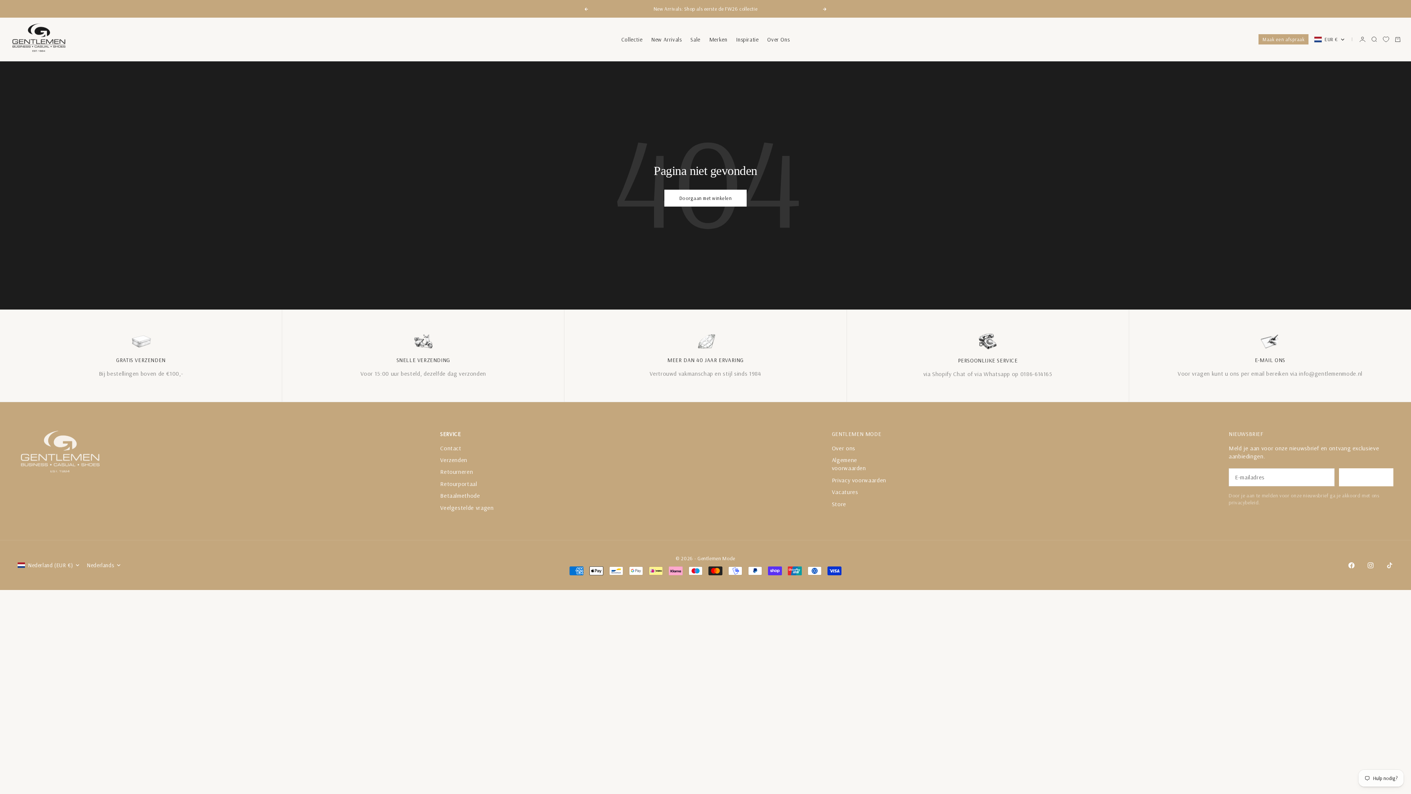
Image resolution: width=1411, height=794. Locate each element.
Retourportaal (458, 483)
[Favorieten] (1386, 39)
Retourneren (456, 471)
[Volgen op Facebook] (1351, 565)
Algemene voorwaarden (849, 464)
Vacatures (845, 492)
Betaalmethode (460, 495)
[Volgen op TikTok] (1389, 565)
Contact (450, 448)
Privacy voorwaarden (859, 480)
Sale (695, 39)
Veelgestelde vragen (466, 507)
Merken (718, 39)
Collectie (631, 39)
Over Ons (778, 39)
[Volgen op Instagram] (1370, 565)
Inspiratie (747, 39)
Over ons (843, 448)
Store (839, 504)
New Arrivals (666, 39)
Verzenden (453, 460)
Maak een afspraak (1283, 39)
